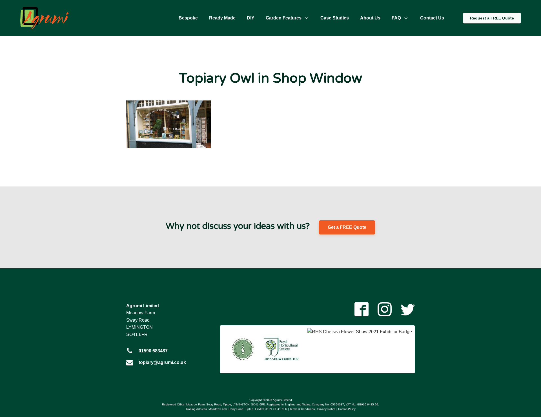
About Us (370, 18)
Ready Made (222, 18)
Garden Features (283, 18)
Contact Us (432, 18)
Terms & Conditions (302, 409)
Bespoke (188, 18)
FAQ (396, 18)
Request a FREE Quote (492, 18)
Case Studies (334, 18)
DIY (250, 18)
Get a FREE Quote (347, 227)
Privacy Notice (326, 409)
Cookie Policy (347, 409)
